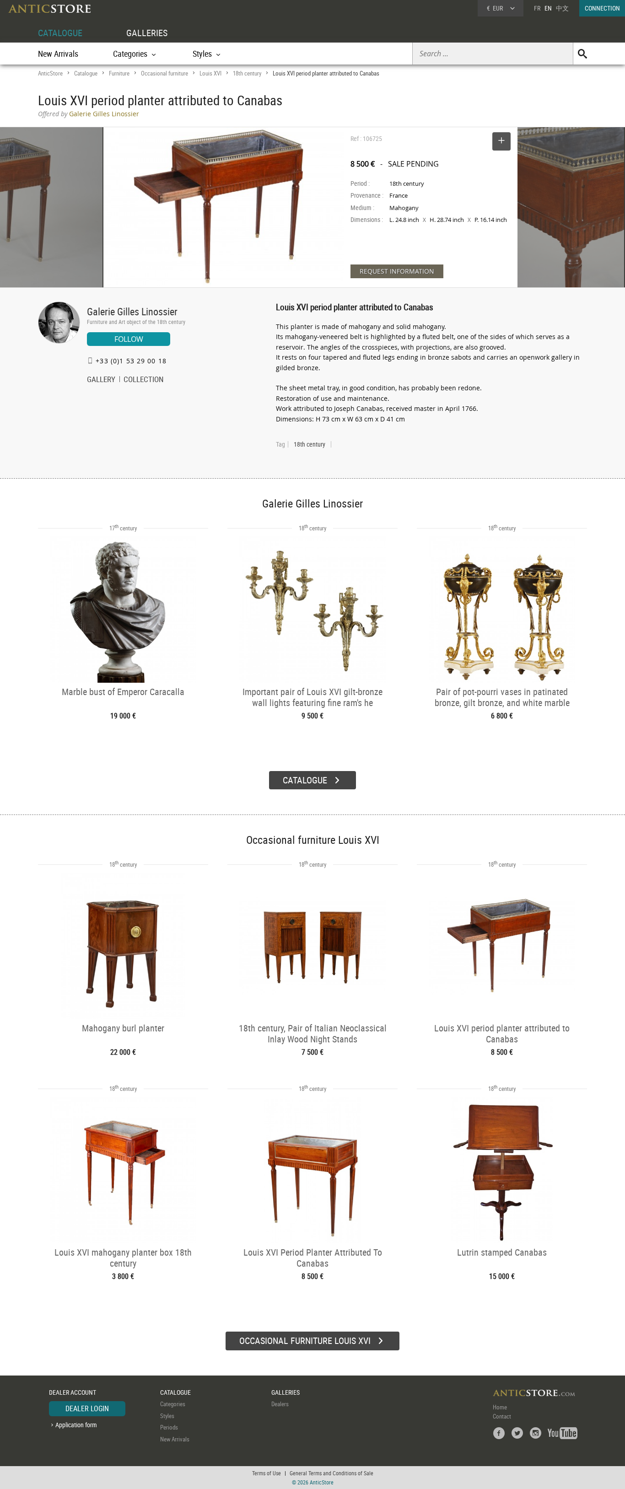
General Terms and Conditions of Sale (331, 1473)
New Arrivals (58, 53)
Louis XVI (210, 73)
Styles (167, 1416)
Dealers (280, 1404)
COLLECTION (144, 380)
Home (500, 1407)
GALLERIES (146, 33)
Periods (169, 1427)
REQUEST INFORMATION (397, 271)
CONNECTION (602, 8)
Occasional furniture (164, 73)
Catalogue (85, 73)
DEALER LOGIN (87, 1408)
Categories (172, 1404)
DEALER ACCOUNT (72, 1392)
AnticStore (50, 73)
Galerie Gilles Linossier (132, 311)
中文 (562, 8)
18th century (247, 73)
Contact (502, 1416)
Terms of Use (266, 1473)
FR (537, 8)
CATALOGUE (60, 33)
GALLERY (101, 380)
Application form (76, 1424)
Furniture (119, 73)
